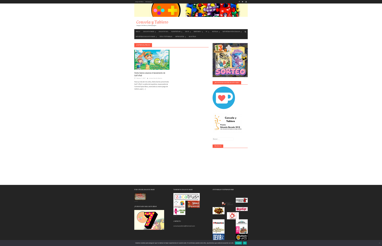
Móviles (215, 32)
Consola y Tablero (152, 22)
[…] (144, 89)
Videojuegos (148, 1)
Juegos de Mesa (139, 1)
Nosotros (192, 37)
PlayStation (175, 32)
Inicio (138, 32)
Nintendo (197, 32)
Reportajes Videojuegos (231, 32)
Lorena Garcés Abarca (155, 78)
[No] (380, 243)
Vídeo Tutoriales (166, 37)
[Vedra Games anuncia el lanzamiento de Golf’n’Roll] (151, 60)
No (245, 243)
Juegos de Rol (163, 32)
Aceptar (238, 243)
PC (206, 32)
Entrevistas (179, 37)
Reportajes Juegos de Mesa (145, 37)
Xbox (187, 32)
